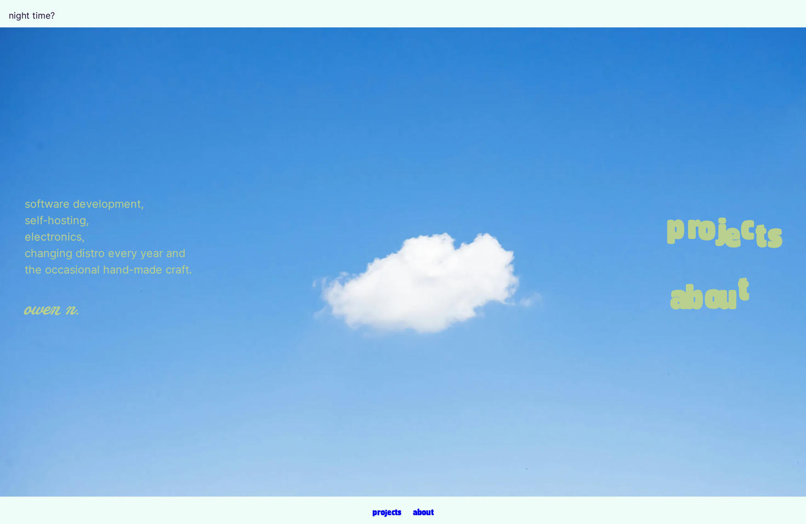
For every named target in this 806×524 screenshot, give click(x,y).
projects (386, 512)
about (423, 512)
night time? (32, 15)
